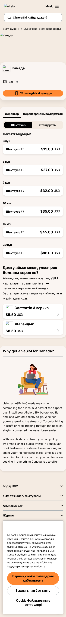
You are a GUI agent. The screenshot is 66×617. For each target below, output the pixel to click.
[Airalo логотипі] (11, 6)
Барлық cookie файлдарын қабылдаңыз (33, 578)
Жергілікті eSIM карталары (42, 28)
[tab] (12, 114)
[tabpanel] (33, 188)
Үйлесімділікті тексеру (36, 93)
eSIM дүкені (11, 28)
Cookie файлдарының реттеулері (33, 603)
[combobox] (33, 17)
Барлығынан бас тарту (33, 590)
